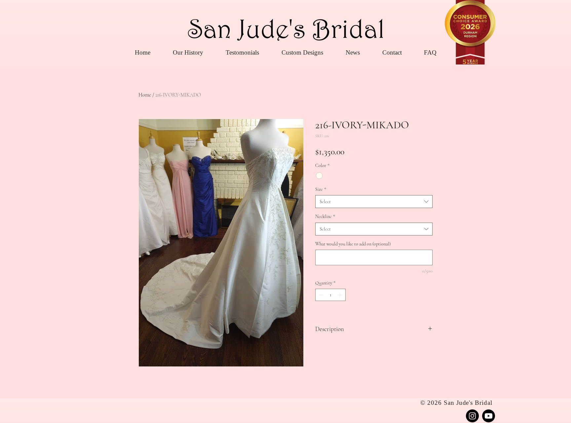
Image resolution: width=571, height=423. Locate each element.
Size (320, 189)
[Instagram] (472, 415)
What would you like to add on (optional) (353, 244)
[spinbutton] (330, 295)
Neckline (325, 216)
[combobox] (374, 201)
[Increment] (340, 295)
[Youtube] (488, 415)
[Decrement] (320, 295)
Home (144, 95)
